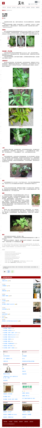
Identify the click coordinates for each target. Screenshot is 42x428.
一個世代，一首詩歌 (26, 411)
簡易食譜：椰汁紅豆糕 (8, 345)
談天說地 (14, 7)
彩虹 (3, 317)
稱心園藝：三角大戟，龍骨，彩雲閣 (10, 399)
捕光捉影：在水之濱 (7, 411)
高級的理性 (24, 373)
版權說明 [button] (26, 421)
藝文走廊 (9, 7)
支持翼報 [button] (10, 421)
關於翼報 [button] (5, 421)
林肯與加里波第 (6, 355)
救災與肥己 (5, 380)
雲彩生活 (23, 7)
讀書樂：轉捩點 (5, 295)
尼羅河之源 (5, 361)
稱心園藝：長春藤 (7, 328)
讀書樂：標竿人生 (25, 395)
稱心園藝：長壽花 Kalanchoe (9, 337)
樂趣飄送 (37, 7)
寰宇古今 (4, 7)
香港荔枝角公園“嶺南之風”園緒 (28, 361)
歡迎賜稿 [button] (16, 421)
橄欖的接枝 (4, 290)
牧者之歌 (24, 371)
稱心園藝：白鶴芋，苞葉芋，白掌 (10, 332)
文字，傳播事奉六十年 (7, 358)
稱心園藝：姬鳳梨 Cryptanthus (8, 304)
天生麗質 (4, 300)
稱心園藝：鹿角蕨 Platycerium (10, 334)
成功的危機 (4, 309)
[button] (4, 271)
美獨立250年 (4, 280)
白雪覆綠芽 (4, 285)
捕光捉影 (33, 7)
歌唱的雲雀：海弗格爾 (26, 414)
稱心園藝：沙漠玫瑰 (7, 330)
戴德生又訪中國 (6, 373)
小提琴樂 (24, 417)
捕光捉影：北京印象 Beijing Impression (10, 320)
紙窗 (23, 368)
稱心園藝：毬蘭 (7, 341)
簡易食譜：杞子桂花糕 (7, 393)
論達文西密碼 (4, 314)
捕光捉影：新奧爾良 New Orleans (10, 414)
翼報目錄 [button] (31, 421)
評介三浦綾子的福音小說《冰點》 (28, 398)
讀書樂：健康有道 (25, 393)
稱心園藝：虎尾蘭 (7, 339)
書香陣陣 (28, 7)
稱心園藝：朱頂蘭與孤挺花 (9, 343)
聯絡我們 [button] (21, 421)
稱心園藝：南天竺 (6, 396)
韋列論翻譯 (24, 355)
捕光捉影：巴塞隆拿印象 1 (8, 417)
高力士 (23, 358)
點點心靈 (18, 7)
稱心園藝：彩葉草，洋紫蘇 (9, 347)
